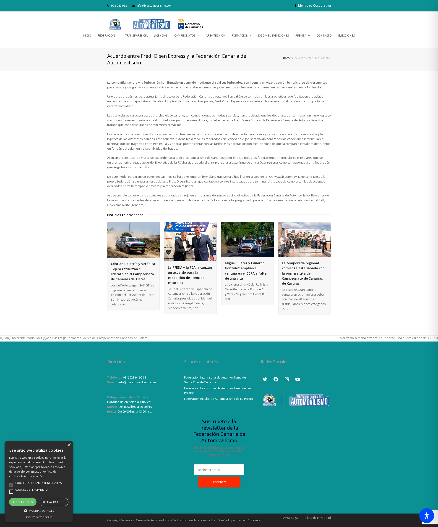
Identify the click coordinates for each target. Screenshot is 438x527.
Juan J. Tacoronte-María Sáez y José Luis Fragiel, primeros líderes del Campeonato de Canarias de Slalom (75, 338)
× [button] (69, 445)
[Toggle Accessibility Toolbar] (427, 516)
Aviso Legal (290, 518)
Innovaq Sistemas (248, 520)
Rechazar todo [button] (53, 502)
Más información (32, 476)
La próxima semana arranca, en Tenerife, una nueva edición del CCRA (387, 338)
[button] (38, 510)
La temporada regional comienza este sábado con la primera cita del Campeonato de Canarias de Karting (303, 273)
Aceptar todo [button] (23, 502)
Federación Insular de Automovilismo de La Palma (218, 399)
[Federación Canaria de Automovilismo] (156, 24)
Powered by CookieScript (39, 517)
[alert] (39, 481)
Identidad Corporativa (314, 5)
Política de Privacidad (317, 518)
